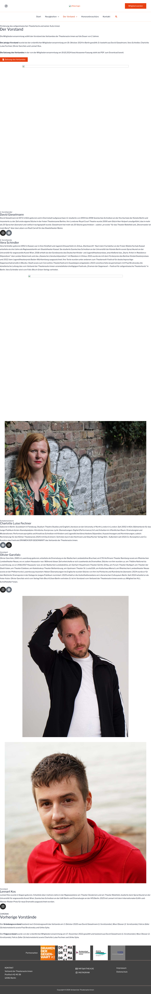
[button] (135, 6)
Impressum (121, 968)
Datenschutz (122, 972)
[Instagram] (6, 6)
